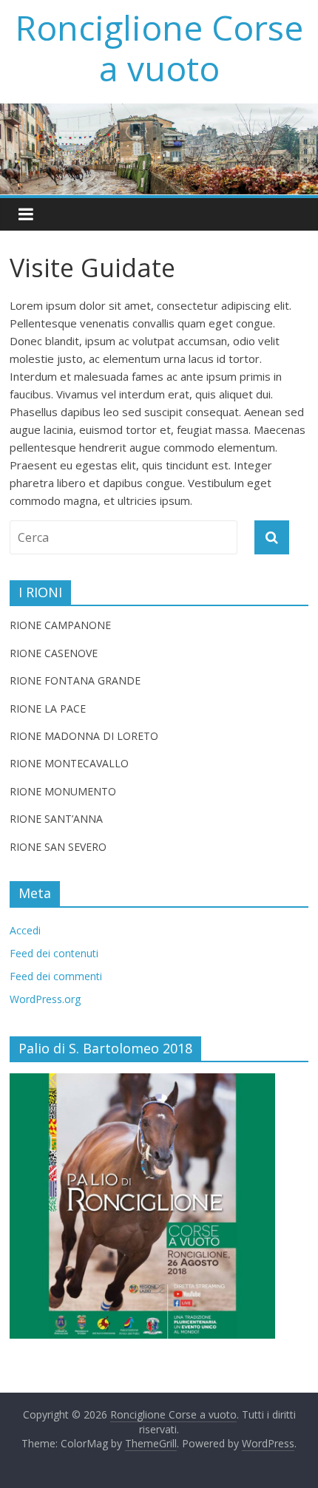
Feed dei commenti (56, 976)
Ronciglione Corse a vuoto (159, 47)
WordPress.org (45, 999)
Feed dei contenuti (54, 953)
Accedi (25, 930)
